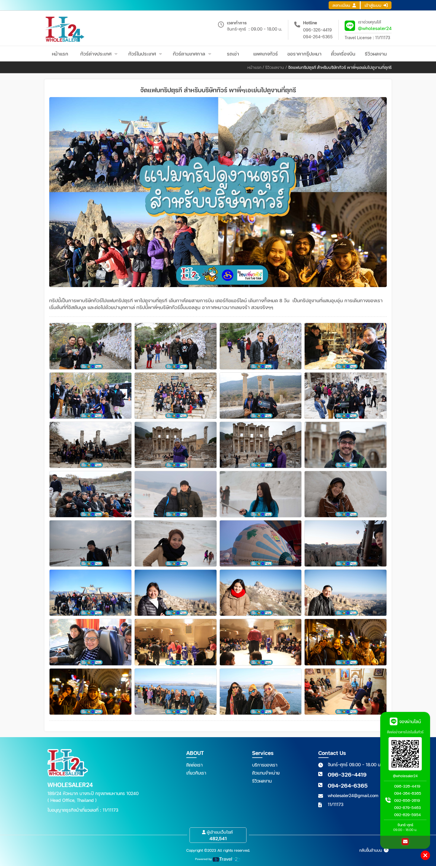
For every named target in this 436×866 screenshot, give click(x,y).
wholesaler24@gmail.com (353, 795)
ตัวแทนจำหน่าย (266, 773)
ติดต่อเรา (194, 764)
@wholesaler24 (375, 28)
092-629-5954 (407, 814)
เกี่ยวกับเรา (196, 773)
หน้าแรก (254, 67)
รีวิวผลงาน (274, 67)
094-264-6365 (317, 36)
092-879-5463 (407, 807)
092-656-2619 (407, 800)
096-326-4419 (317, 30)
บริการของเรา (264, 764)
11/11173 (335, 804)
